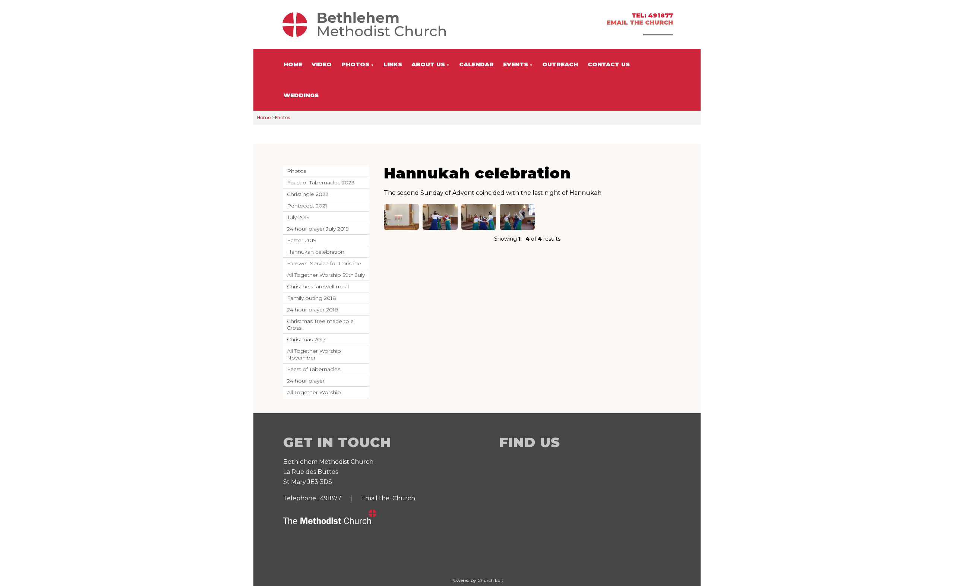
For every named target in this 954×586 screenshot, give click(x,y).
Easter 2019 (301, 240)
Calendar (476, 64)
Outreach (560, 64)
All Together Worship (314, 392)
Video (322, 64)
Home (293, 64)
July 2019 (298, 217)
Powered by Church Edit (477, 580)
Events (515, 64)
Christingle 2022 (307, 194)
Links (392, 64)
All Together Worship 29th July (326, 275)
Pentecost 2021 (307, 205)
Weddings (301, 95)
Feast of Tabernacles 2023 (320, 182)
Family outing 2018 (311, 298)
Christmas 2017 (306, 339)
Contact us (609, 64)
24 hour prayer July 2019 (318, 228)
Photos (355, 64)
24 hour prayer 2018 (312, 309)
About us (428, 64)
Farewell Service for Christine (324, 263)
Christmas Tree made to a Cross (320, 324)
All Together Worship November (314, 354)
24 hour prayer (306, 380)
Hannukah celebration (315, 251)
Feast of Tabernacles (313, 369)
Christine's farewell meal (318, 286)
